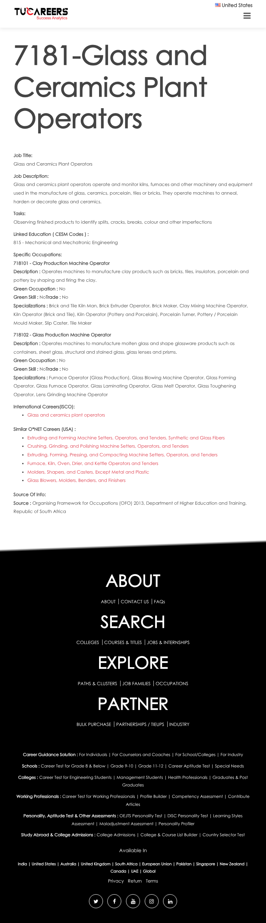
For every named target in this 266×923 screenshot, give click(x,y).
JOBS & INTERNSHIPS (168, 642)
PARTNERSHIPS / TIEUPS (140, 724)
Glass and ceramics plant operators (66, 415)
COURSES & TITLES (123, 642)
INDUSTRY (179, 724)
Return (135, 881)
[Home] (41, 15)
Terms (152, 881)
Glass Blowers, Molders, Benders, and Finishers (76, 480)
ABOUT (108, 601)
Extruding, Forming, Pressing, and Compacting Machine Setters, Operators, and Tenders (122, 454)
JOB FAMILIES (137, 683)
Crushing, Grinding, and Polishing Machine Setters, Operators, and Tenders (108, 446)
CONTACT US (135, 601)
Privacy (116, 881)
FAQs (159, 601)
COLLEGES (87, 642)
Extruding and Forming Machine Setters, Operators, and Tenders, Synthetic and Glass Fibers (126, 437)
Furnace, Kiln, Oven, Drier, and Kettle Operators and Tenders (92, 463)
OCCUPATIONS (172, 683)
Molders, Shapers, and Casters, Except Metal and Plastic (88, 472)
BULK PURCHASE (94, 724)
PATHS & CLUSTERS (98, 683)
